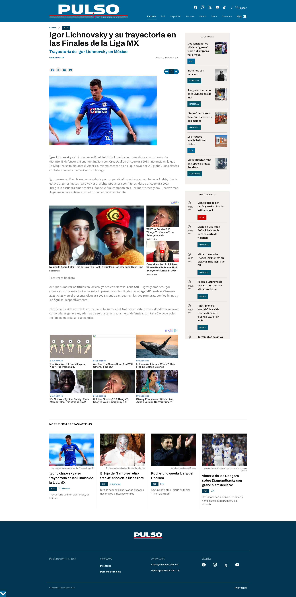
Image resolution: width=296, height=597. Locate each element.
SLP (163, 16)
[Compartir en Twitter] (58, 69)
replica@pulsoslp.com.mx (165, 570)
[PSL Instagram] (202, 7)
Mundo (202, 16)
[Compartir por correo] (70, 70)
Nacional (189, 16)
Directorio (105, 565)
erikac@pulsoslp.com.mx (165, 564)
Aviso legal (241, 587)
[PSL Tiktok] (224, 7)
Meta (214, 16)
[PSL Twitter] (210, 7)
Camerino (227, 16)
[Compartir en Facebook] (52, 70)
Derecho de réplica (110, 571)
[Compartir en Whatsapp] (64, 70)
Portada (151, 16)
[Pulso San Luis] (88, 11)
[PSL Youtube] (217, 7)
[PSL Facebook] (195, 7)
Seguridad (175, 16)
